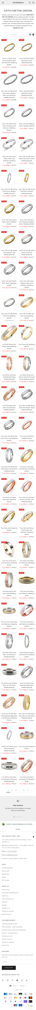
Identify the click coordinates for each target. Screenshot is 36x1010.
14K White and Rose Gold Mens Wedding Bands (9, 499)
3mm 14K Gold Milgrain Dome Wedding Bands (26, 125)
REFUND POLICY (7, 914)
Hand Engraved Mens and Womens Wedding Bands (26, 654)
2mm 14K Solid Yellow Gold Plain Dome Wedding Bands (27, 60)
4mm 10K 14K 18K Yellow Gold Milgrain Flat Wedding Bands (9, 252)
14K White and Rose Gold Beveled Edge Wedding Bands (9, 377)
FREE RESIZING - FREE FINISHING (12, 927)
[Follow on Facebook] (3, 980)
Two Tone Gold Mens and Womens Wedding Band (26, 593)
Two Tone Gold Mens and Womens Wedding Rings (26, 779)
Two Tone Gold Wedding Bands (27, 345)
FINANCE (4, 902)
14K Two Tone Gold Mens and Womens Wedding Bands (9, 624)
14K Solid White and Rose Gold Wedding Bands (9, 593)
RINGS (4, 877)
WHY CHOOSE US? (7, 899)
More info (18, 829)
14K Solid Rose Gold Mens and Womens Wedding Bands (9, 408)
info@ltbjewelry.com (12, 855)
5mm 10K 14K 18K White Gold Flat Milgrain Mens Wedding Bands (27, 408)
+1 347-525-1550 (11, 851)
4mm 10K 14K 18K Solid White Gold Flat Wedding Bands (26, 252)
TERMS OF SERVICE (8, 911)
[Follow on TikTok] (22, 980)
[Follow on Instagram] (7, 980)
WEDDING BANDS (7, 868)
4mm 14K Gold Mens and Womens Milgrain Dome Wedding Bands (26, 222)
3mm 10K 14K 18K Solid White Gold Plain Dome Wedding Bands (27, 158)
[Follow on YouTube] (17, 980)
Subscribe (9, 968)
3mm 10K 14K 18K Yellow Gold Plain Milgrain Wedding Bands (27, 191)
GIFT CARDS (5, 880)
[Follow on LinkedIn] (27, 980)
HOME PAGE (5, 890)
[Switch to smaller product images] (33, 35)
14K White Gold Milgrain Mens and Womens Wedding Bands (9, 685)
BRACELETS (5, 874)
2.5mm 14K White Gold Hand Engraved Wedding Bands (9, 748)
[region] (18, 807)
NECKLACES (5, 871)
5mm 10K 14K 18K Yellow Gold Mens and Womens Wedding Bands (27, 716)
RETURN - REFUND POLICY (10, 933)
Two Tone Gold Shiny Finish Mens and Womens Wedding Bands (27, 531)
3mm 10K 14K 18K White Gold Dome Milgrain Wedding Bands (9, 191)
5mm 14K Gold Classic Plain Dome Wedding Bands (9, 283)
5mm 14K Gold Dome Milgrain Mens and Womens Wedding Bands (27, 284)
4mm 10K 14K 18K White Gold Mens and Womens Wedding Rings (9, 469)
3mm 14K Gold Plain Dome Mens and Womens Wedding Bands (9, 160)
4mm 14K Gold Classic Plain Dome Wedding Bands (9, 222)
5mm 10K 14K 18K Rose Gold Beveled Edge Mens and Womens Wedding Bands (9, 717)
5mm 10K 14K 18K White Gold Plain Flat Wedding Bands (9, 438)
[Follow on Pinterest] (12, 980)
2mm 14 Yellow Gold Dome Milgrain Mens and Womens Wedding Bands (9, 61)
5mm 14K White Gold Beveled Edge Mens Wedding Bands (27, 685)
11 (23, 790)
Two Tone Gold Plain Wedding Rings (27, 437)
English (22, 985)
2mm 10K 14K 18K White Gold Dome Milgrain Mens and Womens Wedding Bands (9, 94)
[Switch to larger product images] (30, 35)
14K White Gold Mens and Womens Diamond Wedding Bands (9, 779)
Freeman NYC (15, 974)
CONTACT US (6, 908)
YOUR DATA (5, 945)
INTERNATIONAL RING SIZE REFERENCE (14, 930)
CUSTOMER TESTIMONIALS (10, 893)
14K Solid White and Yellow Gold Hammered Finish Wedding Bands (27, 377)
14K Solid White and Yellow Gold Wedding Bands (9, 346)
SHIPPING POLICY (7, 936)
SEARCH (4, 905)
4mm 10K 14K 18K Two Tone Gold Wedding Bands (26, 316)
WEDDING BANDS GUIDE (9, 924)
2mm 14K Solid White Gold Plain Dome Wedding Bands (27, 93)
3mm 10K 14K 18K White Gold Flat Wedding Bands (9, 316)
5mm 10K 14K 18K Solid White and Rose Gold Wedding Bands (26, 499)
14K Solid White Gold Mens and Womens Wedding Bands (9, 654)
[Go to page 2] (28, 790)
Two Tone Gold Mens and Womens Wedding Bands (26, 469)
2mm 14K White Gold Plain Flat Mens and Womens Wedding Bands (9, 127)
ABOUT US (5, 896)
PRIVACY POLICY (7, 939)
